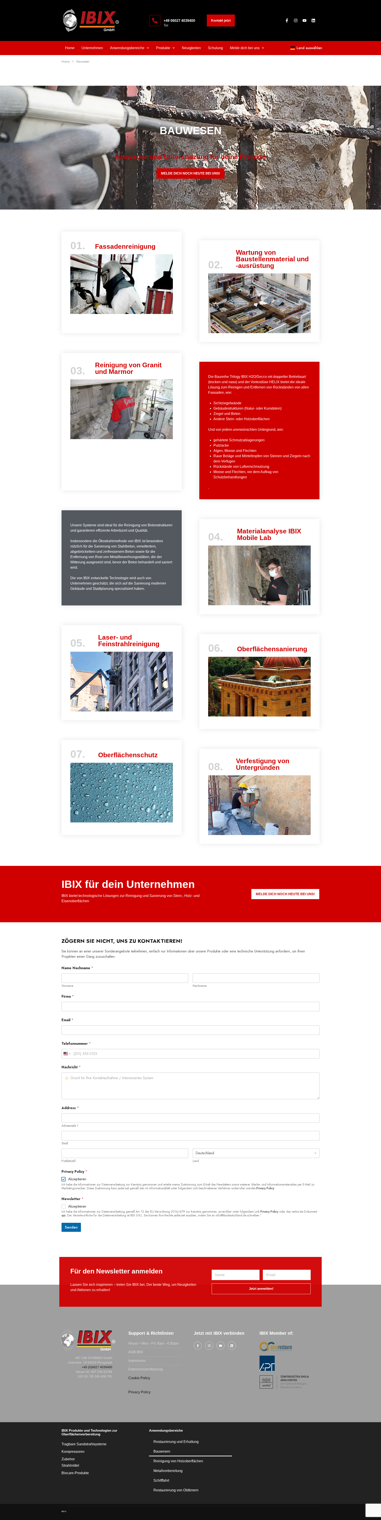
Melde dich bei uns (245, 48)
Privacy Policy (269, 1211)
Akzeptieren (77, 1179)
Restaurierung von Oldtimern (175, 1490)
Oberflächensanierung (272, 649)
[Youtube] (304, 20)
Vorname (67, 986)
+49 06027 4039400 (179, 20)
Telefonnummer (76, 1043)
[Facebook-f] (287, 20)
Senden (71, 1227)
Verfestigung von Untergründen (262, 764)
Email (67, 1020)
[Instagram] (296, 20)
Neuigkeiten (191, 48)
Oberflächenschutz (128, 755)
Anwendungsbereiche (127, 48)
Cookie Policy (139, 1378)
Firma (68, 996)
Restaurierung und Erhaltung (176, 1442)
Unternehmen (92, 48)
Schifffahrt (161, 1480)
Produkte (163, 48)
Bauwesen (161, 1451)
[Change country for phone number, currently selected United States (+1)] (67, 1053)
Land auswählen (309, 47)
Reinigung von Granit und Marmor (128, 368)
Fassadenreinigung (125, 246)
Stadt (65, 1143)
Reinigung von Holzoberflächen (178, 1461)
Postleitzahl (69, 1161)
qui (63, 1215)
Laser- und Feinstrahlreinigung (128, 641)
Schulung (215, 48)
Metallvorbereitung (168, 1471)
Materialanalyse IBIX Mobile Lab (269, 534)
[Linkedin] (313, 20)
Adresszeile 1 (70, 1126)
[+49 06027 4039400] (154, 20)
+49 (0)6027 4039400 (97, 1367)
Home (70, 48)
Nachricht (71, 1067)
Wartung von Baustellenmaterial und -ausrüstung (272, 259)
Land (196, 1161)
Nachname (200, 986)
